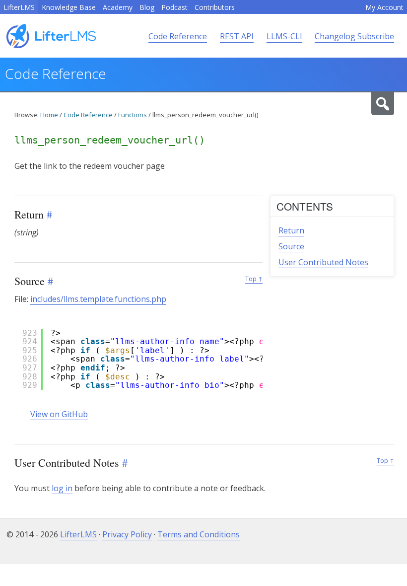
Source (291, 246)
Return (291, 230)
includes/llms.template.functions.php (98, 298)
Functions (132, 114)
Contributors (215, 7)
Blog (146, 7)
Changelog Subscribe (354, 36)
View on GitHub (59, 414)
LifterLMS (19, 7)
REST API (237, 36)
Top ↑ (254, 279)
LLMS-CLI (284, 36)
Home (49, 114)
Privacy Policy (127, 534)
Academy (118, 7)
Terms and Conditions (198, 534)
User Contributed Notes (323, 262)
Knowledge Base (69, 7)
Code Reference (177, 36)
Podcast (174, 7)
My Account (384, 7)
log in (62, 488)
